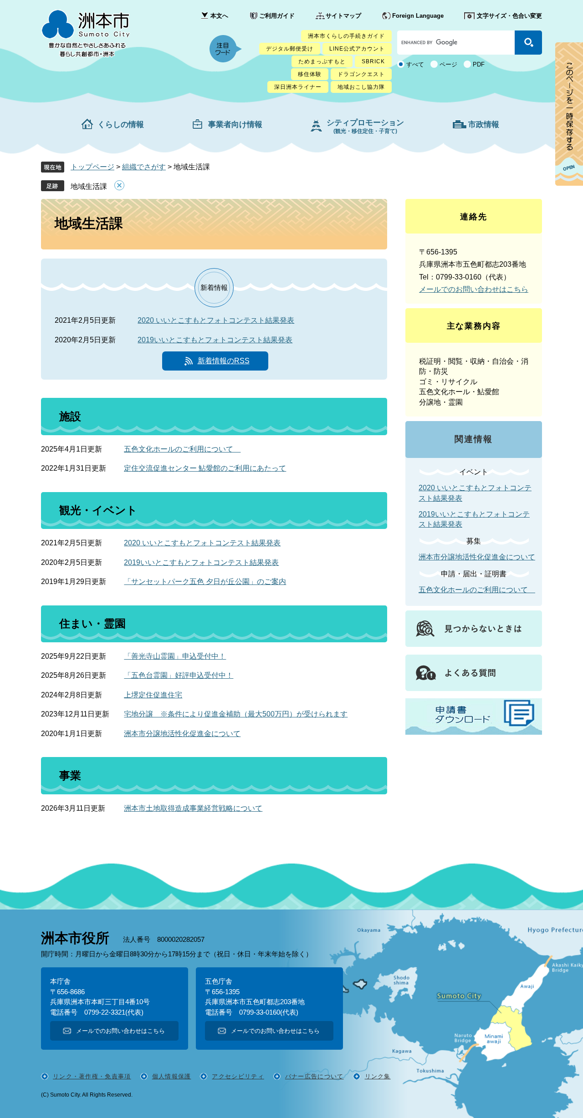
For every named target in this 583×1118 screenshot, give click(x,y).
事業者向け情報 (235, 124)
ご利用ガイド (277, 15)
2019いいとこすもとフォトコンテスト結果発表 (215, 340)
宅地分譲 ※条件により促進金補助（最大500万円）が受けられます (236, 714)
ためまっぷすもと (322, 61)
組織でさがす (144, 167)
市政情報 (483, 124)
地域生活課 (89, 186)
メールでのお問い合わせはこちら (473, 289)
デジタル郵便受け (289, 49)
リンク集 (378, 1076)
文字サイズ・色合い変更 (509, 15)
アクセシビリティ (238, 1076)
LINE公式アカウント (357, 49)
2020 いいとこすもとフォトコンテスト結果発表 (216, 320)
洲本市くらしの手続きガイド (346, 36)
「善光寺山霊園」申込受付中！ (175, 656)
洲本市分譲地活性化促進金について (182, 733)
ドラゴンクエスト (361, 74)
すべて (415, 64)
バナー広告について (314, 1076)
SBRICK (373, 61)
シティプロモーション (365, 126)
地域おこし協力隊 (361, 87)
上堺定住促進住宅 (153, 695)
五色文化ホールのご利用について (182, 449)
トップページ (92, 167)
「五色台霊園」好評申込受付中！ (178, 675)
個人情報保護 (171, 1076)
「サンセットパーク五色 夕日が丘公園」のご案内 (205, 581)
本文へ (219, 15)
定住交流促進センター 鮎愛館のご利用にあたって (205, 468)
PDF (479, 64)
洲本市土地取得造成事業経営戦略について (193, 808)
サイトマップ (343, 15)
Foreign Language (418, 15)
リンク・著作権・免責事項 (92, 1076)
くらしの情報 (120, 124)
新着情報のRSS (224, 361)
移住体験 (310, 74)
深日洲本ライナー (298, 87)
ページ (448, 64)
